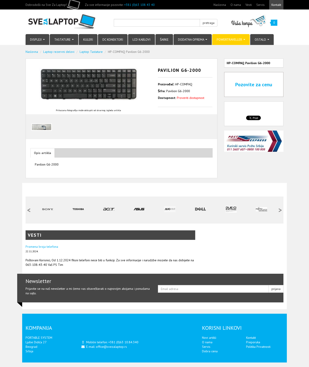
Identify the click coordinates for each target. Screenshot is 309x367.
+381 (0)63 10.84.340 (123, 342)
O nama (236, 5)
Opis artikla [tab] (42, 153)
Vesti (248, 5)
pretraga (208, 23)
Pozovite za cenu (253, 84)
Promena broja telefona (42, 247)
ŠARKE (164, 39)
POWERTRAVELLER (230, 39)
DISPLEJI (36, 39)
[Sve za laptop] (66, 22)
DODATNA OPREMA (191, 39)
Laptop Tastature (91, 52)
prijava (275, 289)
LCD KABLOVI (141, 39)
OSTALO (261, 39)
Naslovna (220, 5)
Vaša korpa (248, 21)
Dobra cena (210, 351)
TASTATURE (62, 39)
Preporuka (253, 342)
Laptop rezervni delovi (58, 52)
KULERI (88, 39)
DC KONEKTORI (112, 39)
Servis (260, 5)
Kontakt (276, 5)
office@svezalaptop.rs (111, 347)
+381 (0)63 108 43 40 (139, 5)
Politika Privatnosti (258, 347)
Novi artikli (209, 338)
